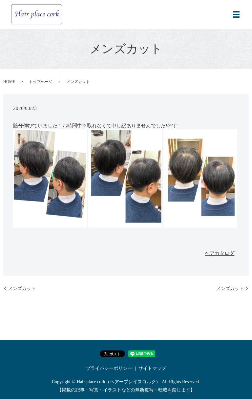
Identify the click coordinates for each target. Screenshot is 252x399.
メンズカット (22, 288)
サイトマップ (152, 368)
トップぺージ (40, 81)
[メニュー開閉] (236, 14)
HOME (9, 81)
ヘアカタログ (219, 253)
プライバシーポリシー (109, 368)
